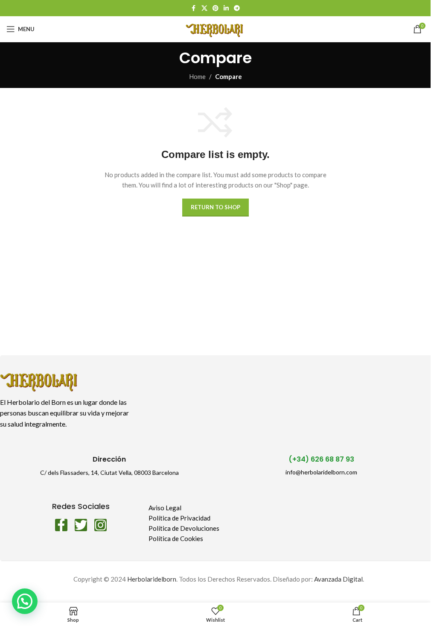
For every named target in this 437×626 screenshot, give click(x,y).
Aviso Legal (165, 508)
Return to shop (215, 207)
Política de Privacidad (179, 518)
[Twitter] (81, 525)
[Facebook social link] (194, 8)
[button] (25, 601)
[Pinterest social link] (215, 8)
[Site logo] (215, 28)
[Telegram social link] (236, 8)
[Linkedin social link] (226, 8)
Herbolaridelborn (151, 579)
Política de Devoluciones (184, 528)
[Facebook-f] (61, 525)
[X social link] (204, 8)
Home (197, 76)
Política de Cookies (176, 538)
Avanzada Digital (338, 579)
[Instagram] (100, 525)
